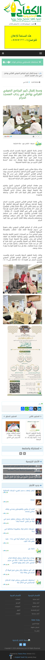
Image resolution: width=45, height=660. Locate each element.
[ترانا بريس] (11, 657)
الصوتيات (17, 606)
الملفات (18, 613)
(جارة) (32, 499)
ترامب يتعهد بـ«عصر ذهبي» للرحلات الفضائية (18, 490)
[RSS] (20, 453)
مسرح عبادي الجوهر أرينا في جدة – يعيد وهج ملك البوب (19, 540)
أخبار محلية (36, 599)
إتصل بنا (36, 631)
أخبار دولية (36, 603)
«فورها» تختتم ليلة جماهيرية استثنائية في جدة (19, 530)
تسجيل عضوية (35, 627)
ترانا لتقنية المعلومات (20, 657)
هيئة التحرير (35, 623)
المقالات (17, 599)
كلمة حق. (31, 548)
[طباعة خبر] (33, 136)
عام (40, 73)
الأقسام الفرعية (15, 595)
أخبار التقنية (35, 606)
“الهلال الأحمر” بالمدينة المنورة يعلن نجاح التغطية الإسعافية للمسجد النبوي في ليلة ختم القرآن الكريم (22, 475)
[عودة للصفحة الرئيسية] (22, 11)
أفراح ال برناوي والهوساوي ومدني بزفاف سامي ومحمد (19, 510)
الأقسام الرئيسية (34, 595)
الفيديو (18, 603)
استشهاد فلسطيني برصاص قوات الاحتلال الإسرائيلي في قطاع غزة (19, 581)
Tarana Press (22, 653)
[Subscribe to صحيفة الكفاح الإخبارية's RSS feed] (24, 453)
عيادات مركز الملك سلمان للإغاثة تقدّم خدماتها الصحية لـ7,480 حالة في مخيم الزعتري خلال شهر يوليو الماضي (21, 560)
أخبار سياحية (35, 613)
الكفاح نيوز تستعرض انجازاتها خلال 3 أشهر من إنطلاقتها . (24, 470)
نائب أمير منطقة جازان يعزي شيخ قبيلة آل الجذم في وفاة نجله (19, 571)
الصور (18, 610)
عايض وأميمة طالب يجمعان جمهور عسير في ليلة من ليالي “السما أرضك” (19, 520)
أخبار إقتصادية (35, 610)
